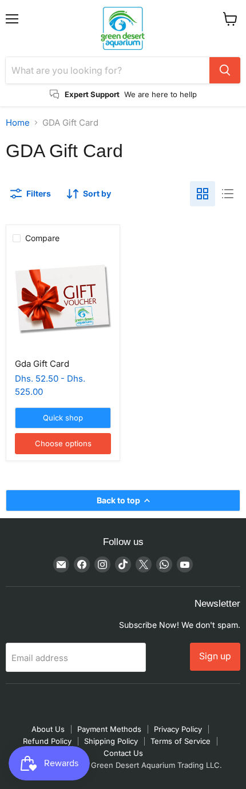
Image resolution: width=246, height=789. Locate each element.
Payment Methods (109, 729)
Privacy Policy (178, 729)
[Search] (224, 70)
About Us (48, 729)
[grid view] (202, 193)
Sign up (215, 656)
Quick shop (63, 417)
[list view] (227, 193)
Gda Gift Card (42, 363)
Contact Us (123, 753)
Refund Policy (47, 741)
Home (18, 122)
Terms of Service (180, 741)
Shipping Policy (111, 741)
